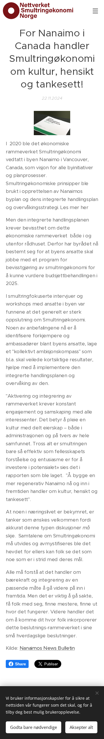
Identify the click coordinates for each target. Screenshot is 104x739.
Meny (95, 10)
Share (20, 664)
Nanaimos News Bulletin (47, 648)
